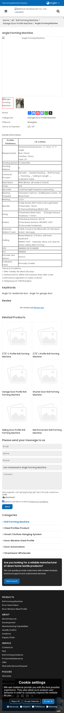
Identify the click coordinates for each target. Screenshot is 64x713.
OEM (4, 662)
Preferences (39, 707)
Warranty (6, 676)
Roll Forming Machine (27, 20)
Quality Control (9, 630)
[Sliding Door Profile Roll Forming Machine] (16, 412)
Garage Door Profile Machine (18, 23)
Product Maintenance (12, 658)
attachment (10, 497)
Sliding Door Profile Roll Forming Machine (13, 431)
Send (7, 506)
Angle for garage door (41, 293)
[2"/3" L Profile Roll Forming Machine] (47, 336)
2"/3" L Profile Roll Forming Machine (46, 355)
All (12, 20)
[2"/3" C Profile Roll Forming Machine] (16, 336)
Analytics (26, 707)
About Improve (9, 618)
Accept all (48, 701)
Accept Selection (31, 701)
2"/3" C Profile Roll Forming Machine (15, 355)
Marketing (53, 707)
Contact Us (7, 647)
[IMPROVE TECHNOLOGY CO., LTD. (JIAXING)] (32, 11)
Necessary (14, 707)
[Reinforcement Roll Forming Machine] (47, 412)
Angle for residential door (15, 293)
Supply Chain (8, 637)
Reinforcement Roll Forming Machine (47, 431)
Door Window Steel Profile (14, 609)
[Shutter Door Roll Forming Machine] (47, 374)
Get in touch (12, 581)
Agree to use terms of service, (26, 501)
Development (8, 622)
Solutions (6, 633)
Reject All (15, 701)
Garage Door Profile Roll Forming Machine (14, 393)
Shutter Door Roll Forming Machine (46, 393)
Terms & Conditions (39, 501)
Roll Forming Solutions (12, 654)
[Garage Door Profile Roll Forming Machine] (16, 374)
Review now (39, 307)
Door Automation (10, 605)
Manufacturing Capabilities (15, 626)
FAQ (4, 651)
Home (6, 20)
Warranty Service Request (14, 666)
